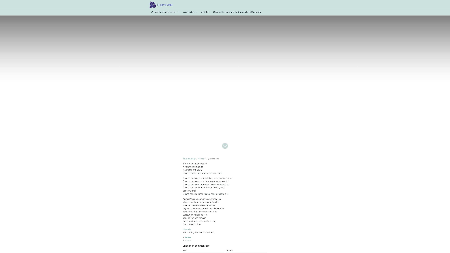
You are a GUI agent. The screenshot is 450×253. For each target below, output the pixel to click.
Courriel (229, 250)
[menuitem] (165, 12)
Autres (201, 159)
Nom (185, 250)
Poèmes (188, 240)
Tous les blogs (189, 159)
